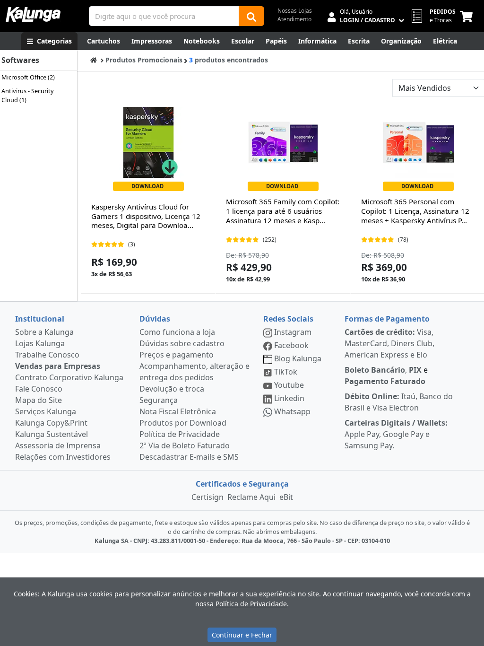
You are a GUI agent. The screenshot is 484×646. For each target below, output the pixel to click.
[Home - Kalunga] (93, 59)
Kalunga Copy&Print (51, 423)
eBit (286, 497)
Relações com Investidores (63, 457)
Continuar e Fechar (242, 634)
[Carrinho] (468, 16)
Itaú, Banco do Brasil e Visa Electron (399, 402)
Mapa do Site (38, 400)
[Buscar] (251, 16)
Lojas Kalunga (40, 343)
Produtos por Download (182, 423)
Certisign (207, 497)
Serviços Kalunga (45, 411)
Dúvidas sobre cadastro (182, 343)
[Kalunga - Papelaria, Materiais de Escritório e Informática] (33, 14)
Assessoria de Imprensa (58, 445)
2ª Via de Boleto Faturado (184, 445)
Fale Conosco (38, 389)
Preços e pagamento (176, 354)
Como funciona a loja (177, 332)
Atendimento (294, 19)
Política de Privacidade (179, 434)
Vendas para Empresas (57, 366)
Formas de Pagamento (387, 319)
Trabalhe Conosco (47, 354)
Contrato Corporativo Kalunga (69, 377)
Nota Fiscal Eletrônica (177, 411)
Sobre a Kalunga (44, 332)
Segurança (158, 400)
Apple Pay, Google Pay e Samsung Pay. (396, 434)
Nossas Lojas (294, 11)
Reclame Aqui (251, 497)
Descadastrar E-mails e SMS (189, 457)
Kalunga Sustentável (51, 434)
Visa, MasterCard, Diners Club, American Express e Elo (389, 343)
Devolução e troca (171, 389)
